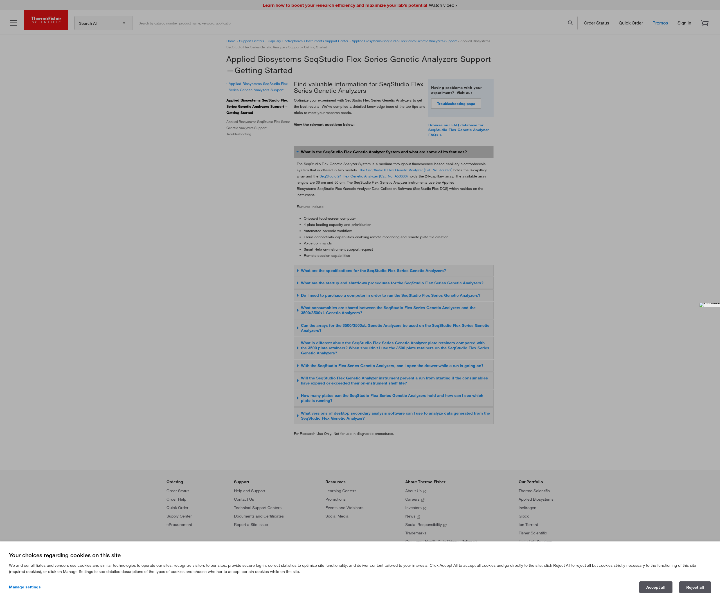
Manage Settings (25, 587)
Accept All (655, 587)
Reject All (695, 587)
